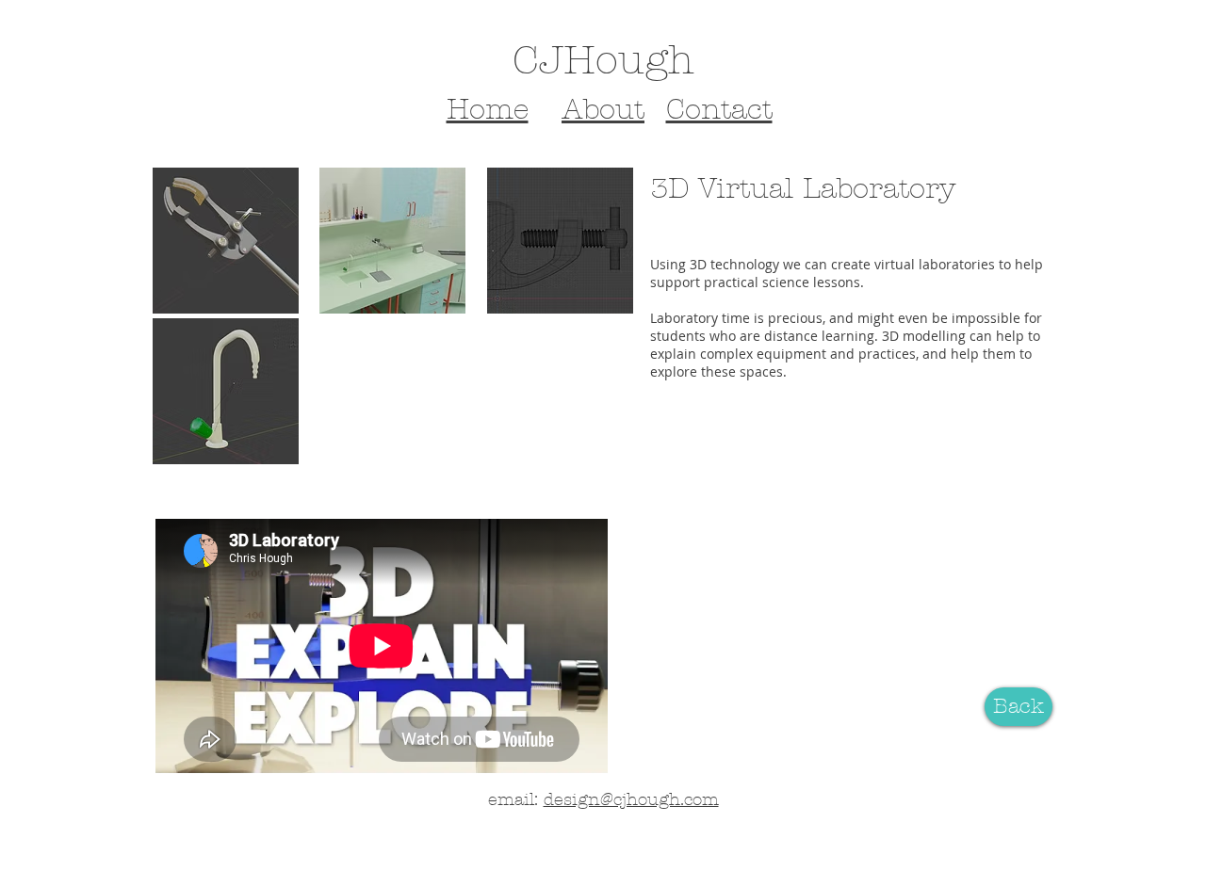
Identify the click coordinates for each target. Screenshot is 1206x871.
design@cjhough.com (631, 800)
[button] (225, 241)
